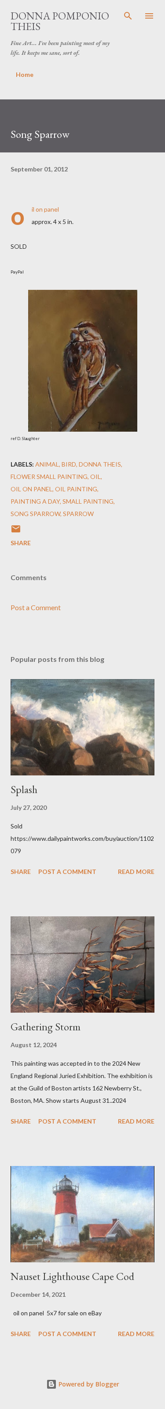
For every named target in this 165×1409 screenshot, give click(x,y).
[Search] (128, 16)
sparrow (78, 513)
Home (24, 74)
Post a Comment (36, 607)
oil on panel (31, 489)
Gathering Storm (46, 1026)
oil (95, 476)
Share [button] (21, 543)
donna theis (100, 464)
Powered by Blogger (88, 1384)
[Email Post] (16, 531)
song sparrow (35, 513)
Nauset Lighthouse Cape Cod (72, 1276)
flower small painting (49, 476)
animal (47, 464)
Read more (136, 871)
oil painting (76, 489)
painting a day (35, 501)
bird (69, 464)
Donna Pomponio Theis (60, 21)
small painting (88, 501)
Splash (24, 789)
